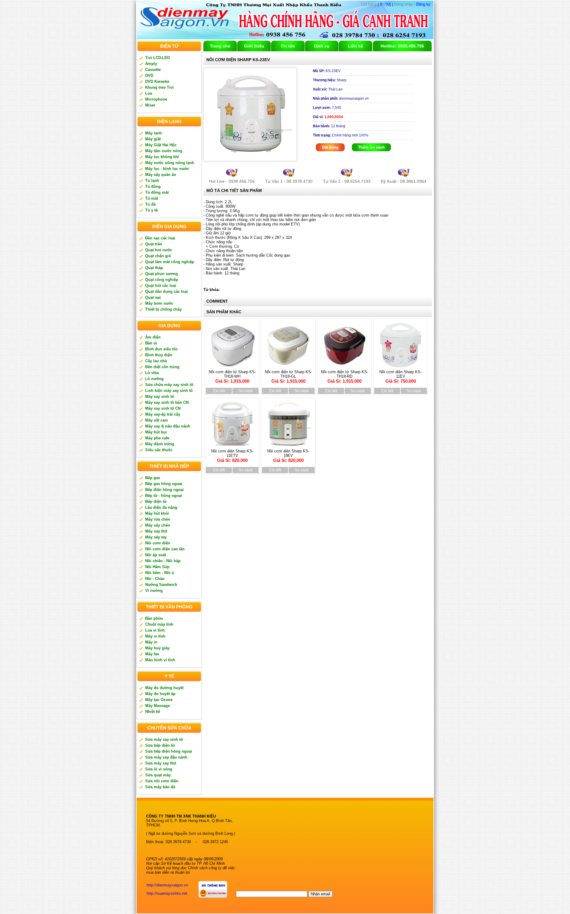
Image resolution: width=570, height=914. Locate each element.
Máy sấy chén (157, 525)
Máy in (151, 642)
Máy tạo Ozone (158, 699)
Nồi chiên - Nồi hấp (162, 561)
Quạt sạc (153, 297)
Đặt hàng (330, 147)
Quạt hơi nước (158, 250)
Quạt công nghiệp (161, 279)
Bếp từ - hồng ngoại (163, 495)
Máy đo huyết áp (160, 694)
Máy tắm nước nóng (163, 151)
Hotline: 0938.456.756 (402, 46)
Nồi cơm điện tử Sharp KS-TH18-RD (344, 377)
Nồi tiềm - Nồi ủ (159, 572)
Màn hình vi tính (160, 660)
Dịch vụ (322, 46)
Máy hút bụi (156, 432)
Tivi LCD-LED (157, 57)
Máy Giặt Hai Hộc (161, 145)
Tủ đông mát (157, 192)
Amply (151, 63)
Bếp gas (152, 478)
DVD (149, 75)
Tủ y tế (151, 210)
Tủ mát (151, 198)
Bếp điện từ (156, 501)
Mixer (150, 105)
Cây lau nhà (156, 361)
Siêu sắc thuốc (158, 450)
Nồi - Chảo (154, 578)
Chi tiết (219, 391)
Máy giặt (153, 139)
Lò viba (152, 373)
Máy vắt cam (156, 420)
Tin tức (288, 46)
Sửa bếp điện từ (160, 745)
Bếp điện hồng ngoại (164, 489)
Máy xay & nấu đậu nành (167, 426)
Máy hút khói (157, 513)
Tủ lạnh (152, 180)
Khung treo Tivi (159, 87)
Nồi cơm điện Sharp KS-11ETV (232, 456)
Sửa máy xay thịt (160, 763)
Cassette (153, 69)
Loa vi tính (155, 630)
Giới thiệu (254, 46)
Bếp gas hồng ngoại (163, 483)
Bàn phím (154, 618)
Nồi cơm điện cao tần (165, 549)
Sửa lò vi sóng (158, 769)
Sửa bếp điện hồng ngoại (168, 751)
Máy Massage (157, 705)
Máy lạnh (153, 133)
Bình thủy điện (158, 355)
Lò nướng (154, 378)
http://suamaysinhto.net (167, 893)
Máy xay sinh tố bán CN (167, 402)
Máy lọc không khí (162, 157)
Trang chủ (220, 46)
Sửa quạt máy (158, 775)
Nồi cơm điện (157, 543)
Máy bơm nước (159, 303)
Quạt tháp (154, 268)
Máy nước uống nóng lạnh (169, 162)
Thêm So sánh (371, 147)
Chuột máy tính (159, 624)
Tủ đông (153, 186)
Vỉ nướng (154, 590)
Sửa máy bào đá (160, 787)
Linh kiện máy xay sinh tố (169, 390)
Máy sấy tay (156, 537)
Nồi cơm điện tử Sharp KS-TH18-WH (232, 377)
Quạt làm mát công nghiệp (169, 262)
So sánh (245, 391)
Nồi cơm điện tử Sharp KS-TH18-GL (288, 377)
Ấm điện (153, 337)
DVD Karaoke (157, 81)
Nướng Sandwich (161, 584)
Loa (148, 93)
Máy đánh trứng (159, 444)
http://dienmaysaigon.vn (167, 885)
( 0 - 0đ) (376, 4)
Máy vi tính (155, 636)
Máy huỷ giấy (157, 648)
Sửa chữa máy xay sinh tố (169, 384)
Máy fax (152, 654)
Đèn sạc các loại (160, 238)
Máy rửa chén (157, 519)
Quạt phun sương (161, 273)
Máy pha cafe (157, 438)
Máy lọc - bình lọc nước (167, 168)
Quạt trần (153, 244)
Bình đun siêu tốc (161, 349)
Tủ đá (150, 204)
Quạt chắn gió (158, 256)
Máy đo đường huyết (164, 688)
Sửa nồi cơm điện (161, 781)
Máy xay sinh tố (159, 396)
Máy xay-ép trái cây (162, 414)
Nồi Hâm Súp (157, 567)
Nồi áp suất (155, 555)
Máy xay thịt (156, 531)
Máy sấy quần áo (160, 174)
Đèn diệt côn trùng (162, 367)
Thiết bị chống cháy (163, 309)
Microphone (156, 99)
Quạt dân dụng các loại (166, 291)
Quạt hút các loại (160, 285)
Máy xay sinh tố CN (162, 408)
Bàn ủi (151, 343)
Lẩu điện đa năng (161, 507)
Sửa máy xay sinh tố (164, 739)
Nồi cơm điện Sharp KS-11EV (400, 377)
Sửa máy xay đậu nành (166, 757)
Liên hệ (355, 46)
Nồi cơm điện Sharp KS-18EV (288, 456)
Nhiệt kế (152, 711)
